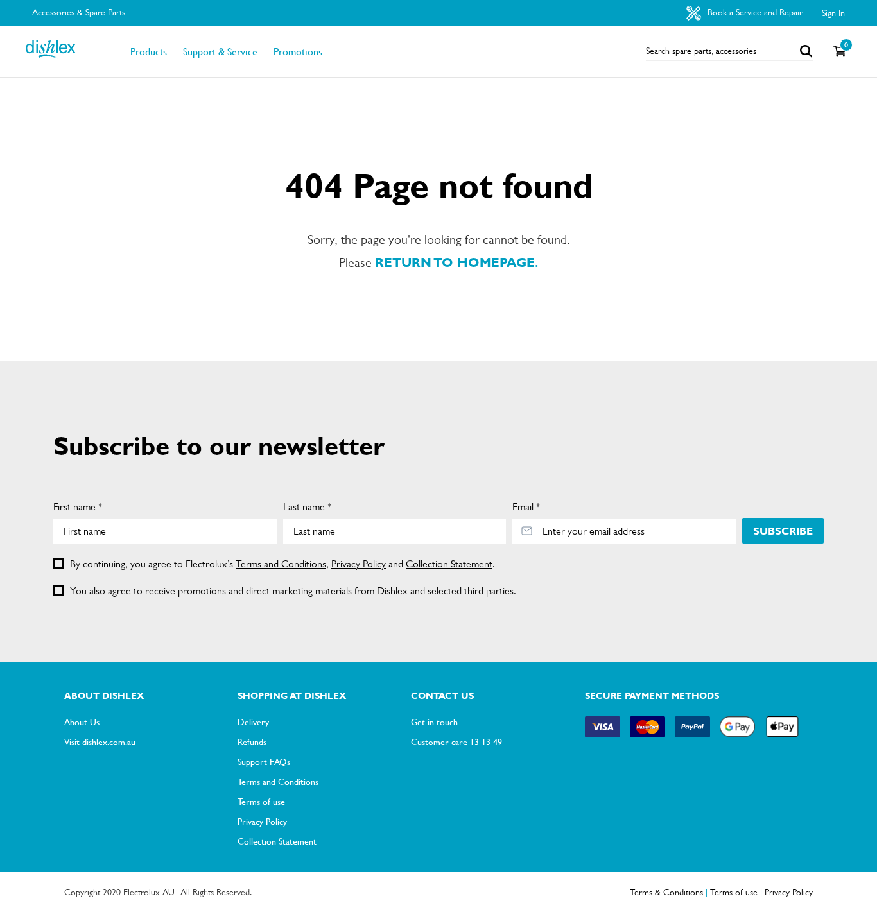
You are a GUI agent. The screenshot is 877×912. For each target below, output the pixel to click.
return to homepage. (456, 262)
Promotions (298, 51)
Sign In (833, 13)
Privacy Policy (358, 564)
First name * (77, 507)
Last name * (307, 507)
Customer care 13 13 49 (456, 741)
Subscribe (783, 531)
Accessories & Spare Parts (78, 12)
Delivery (253, 721)
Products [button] (148, 51)
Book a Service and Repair (754, 12)
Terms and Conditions (281, 564)
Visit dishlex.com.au (99, 741)
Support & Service (220, 51)
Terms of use (261, 801)
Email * (526, 507)
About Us (82, 721)
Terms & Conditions (666, 892)
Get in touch (434, 721)
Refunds (252, 741)
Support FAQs (264, 761)
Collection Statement (449, 564)
